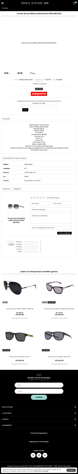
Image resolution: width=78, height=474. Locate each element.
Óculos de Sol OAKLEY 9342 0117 (59, 357)
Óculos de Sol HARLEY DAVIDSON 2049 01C (59, 309)
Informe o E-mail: (39, 103)
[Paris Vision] (39, 3)
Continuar (71, 470)
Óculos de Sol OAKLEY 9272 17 (19, 357)
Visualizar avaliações (39, 84)
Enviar (25, 110)
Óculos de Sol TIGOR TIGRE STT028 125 (19, 309)
